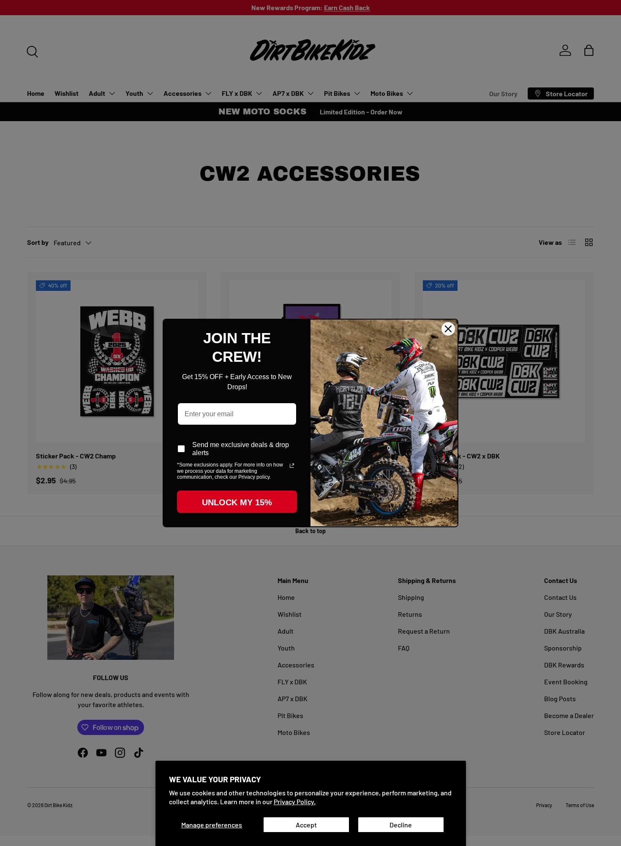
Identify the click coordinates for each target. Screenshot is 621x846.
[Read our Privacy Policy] (292, 466)
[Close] (448, 329)
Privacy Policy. (295, 801)
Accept (306, 825)
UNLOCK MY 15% (237, 502)
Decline (400, 825)
